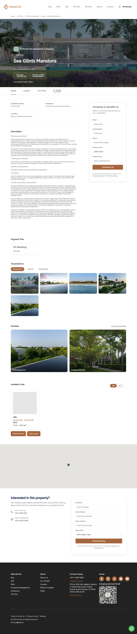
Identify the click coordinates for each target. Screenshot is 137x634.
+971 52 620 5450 (21, 521)
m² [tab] (120, 386)
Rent (58, 7)
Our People (45, 581)
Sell (66, 7)
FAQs (42, 591)
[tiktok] (120, 578)
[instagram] (108, 578)
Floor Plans (42, 91)
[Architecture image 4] (112, 283)
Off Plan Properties (32, 16)
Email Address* (98, 129)
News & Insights (47, 588)
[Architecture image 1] (25, 283)
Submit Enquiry (98, 541)
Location (26, 91)
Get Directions (76, 595)
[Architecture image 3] (83, 283)
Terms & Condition (17, 616)
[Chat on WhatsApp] (132, 629)
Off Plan (76, 7)
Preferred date (97, 147)
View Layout (34, 434)
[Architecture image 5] (25, 305)
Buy (50, 7)
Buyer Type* (80, 530)
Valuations (15, 591)
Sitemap (43, 616)
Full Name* (79, 503)
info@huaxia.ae (76, 581)
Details (13, 91)
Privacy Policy (113, 176)
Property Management (20, 588)
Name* (95, 120)
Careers (43, 584)
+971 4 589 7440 (77, 578)
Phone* (95, 138)
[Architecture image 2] (54, 283)
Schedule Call (107, 167)
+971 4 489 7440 (21, 513)
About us (44, 578)
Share (58, 91)
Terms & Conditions (99, 176)
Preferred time (97, 156)
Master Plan (43, 269)
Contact (110, 7)
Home (13, 16)
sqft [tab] (113, 386)
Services (88, 7)
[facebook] (101, 578)
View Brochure (18, 434)
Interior (30, 269)
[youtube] (127, 578)
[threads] (114, 578)
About (99, 7)
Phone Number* (81, 521)
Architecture (17, 269)
